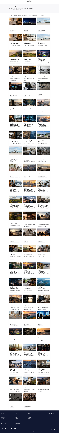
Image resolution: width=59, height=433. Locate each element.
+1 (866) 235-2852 (50, 413)
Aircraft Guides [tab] (16, 15)
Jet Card (2, 419)
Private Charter (3, 413)
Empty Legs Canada (17, 423)
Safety (15, 424)
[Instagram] (51, 429)
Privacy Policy (30, 417)
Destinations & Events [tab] (34, 15)
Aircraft (16, 413)
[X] (53, 429)
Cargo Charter (3, 417)
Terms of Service (30, 418)
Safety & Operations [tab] (28, 15)
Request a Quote (3, 423)
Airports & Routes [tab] (24, 15)
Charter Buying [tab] (11, 15)
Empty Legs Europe (17, 419)
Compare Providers (3, 422)
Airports (16, 417)
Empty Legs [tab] (19, 15)
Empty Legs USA (17, 418)
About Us (29, 413)
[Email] (57, 429)
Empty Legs (2, 418)
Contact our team (44, 413)
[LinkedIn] (54, 429)
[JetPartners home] (29, 1)
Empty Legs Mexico (17, 422)
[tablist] (23, 15)
